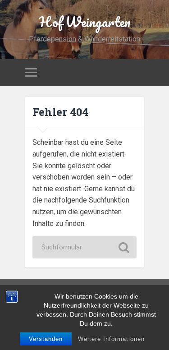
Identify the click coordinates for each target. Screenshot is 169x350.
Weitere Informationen (111, 339)
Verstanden (46, 339)
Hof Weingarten (84, 22)
